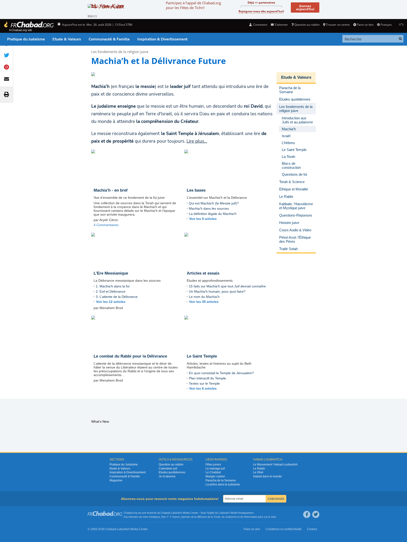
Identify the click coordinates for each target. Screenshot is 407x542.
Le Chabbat (213, 472)
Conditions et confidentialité (284, 529)
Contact (312, 529)
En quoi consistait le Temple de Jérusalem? (221, 373)
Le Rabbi (259, 468)
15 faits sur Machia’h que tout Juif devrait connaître (227, 286)
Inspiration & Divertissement (162, 39)
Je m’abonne (167, 476)
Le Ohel (258, 472)
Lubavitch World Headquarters (236, 512)
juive (260, 516)
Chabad (165, 512)
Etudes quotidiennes (172, 472)
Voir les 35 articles (204, 302)
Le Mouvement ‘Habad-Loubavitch (275, 464)
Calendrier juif (168, 468)
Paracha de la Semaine (221, 480)
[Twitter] (315, 514)
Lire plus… (197, 141)
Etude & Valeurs (67, 39)
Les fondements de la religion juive (119, 51)
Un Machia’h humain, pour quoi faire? (217, 291)
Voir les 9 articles (203, 219)
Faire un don (365, 25)
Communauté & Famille (109, 39)
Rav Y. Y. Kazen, (171, 516)
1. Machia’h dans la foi (112, 286)
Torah (217, 516)
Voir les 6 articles (203, 388)
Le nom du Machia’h (204, 297)
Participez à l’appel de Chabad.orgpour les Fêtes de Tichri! (193, 5)
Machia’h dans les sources (209, 208)
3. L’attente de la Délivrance (117, 297)
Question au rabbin (307, 25)
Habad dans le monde (267, 476)
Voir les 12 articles (110, 302)
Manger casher (215, 476)
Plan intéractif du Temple (207, 378)
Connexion (260, 25)
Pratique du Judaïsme (26, 39)
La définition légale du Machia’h (212, 214)
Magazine (116, 480)
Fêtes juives (213, 464)
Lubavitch (176, 512)
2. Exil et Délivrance (110, 291)
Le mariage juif (215, 468)
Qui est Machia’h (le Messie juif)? (214, 203)
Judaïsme (231, 516)
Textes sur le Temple (204, 383)
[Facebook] (306, 514)
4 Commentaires (106, 225)
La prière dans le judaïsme (223, 484)
